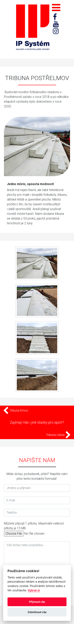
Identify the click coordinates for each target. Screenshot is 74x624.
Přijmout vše (37, 601)
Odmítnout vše (37, 612)
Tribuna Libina (55, 435)
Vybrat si (34, 590)
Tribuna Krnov (18, 410)
